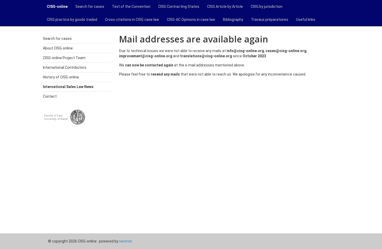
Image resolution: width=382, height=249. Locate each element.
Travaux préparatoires (269, 19)
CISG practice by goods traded (72, 19)
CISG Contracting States (178, 6)
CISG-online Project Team (64, 58)
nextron (125, 241)
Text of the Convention (131, 6)
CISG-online (57, 6)
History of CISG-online (61, 77)
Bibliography (233, 19)
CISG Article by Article (225, 6)
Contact (50, 96)
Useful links (305, 19)
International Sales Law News (68, 87)
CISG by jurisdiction (266, 6)
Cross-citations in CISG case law (132, 19)
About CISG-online (58, 48)
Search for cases (89, 6)
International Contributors (64, 67)
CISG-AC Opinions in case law (191, 19)
